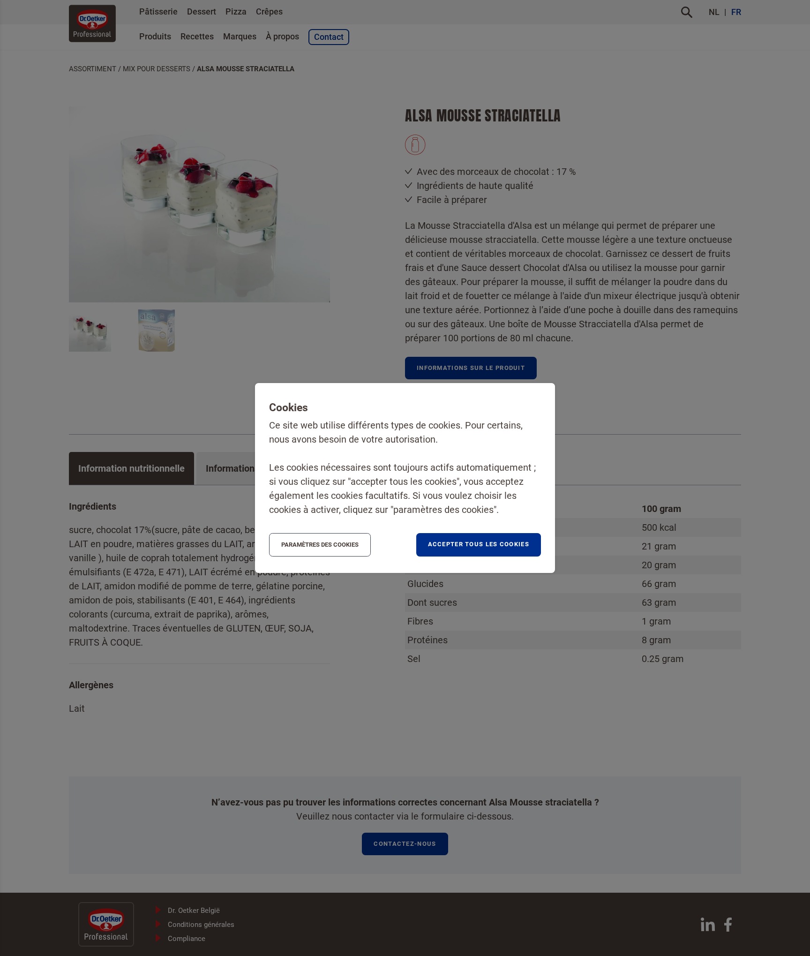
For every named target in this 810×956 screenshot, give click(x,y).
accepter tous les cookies (479, 544)
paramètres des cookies (320, 544)
